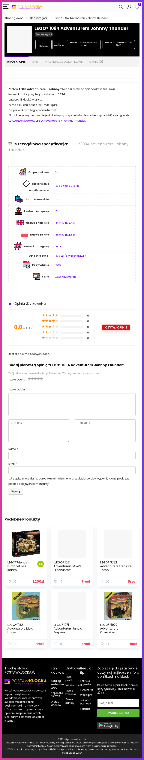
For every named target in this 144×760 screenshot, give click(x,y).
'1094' (58, 246)
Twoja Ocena (16, 379)
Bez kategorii (38, 18)
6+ (56, 172)
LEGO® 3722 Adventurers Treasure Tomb (116, 566)
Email (12, 464)
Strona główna (13, 18)
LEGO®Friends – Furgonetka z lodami (18, 566)
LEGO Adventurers (65, 277)
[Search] (120, 7)
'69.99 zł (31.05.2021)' (67, 186)
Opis (35, 61)
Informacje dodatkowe (64, 61)
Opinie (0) (96, 61)
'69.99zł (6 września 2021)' (70, 256)
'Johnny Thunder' (65, 223)
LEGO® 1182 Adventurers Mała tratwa (20, 628)
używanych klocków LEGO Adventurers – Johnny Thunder (46, 121)
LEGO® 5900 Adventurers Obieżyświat (109, 628)
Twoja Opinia (17, 389)
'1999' (58, 265)
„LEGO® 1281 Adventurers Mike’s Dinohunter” (67, 566)
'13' (56, 199)
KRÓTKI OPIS (16, 61)
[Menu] (6, 7)
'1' (56, 211)
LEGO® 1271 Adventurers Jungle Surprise (68, 628)
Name (13, 449)
